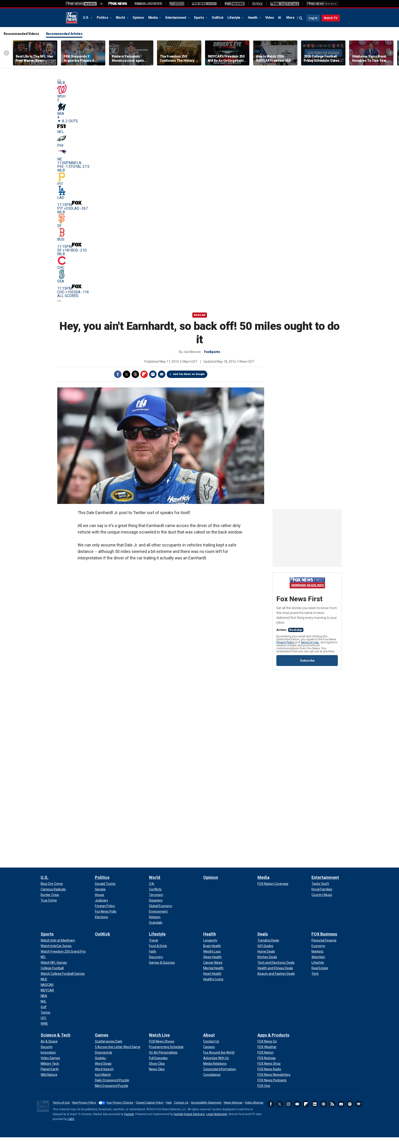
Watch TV (331, 18)
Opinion (138, 17)
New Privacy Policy (84, 1102)
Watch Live (159, 1035)
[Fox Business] (148, 3)
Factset (129, 1114)
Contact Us (181, 1102)
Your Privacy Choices (119, 1102)
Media (153, 17)
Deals (262, 934)
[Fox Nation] (176, 4)
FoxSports (212, 352)
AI (279, 17)
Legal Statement (216, 1114)
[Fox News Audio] (204, 3)
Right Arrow (390, 53)
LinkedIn (314, 1104)
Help (169, 1102)
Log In (313, 18)
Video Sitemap (254, 1102)
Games (101, 1035)
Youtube (297, 1104)
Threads (135, 374)
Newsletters (341, 1104)
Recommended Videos (21, 34)
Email (161, 374)
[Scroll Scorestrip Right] (59, 300)
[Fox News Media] (117, 4)
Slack (323, 1104)
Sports (199, 17)
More (290, 17)
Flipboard (144, 374)
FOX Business (324, 934)
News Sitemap (233, 1102)
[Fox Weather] (234, 4)
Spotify (349, 1104)
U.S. (86, 17)
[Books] (322, 4)
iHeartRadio (358, 1104)
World (121, 17)
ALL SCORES (68, 296)
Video (269, 17)
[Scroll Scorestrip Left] (59, 80)
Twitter (126, 374)
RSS (332, 1104)
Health (253, 17)
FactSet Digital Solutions (189, 1114)
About (209, 1035)
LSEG (71, 1119)
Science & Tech (55, 1035)
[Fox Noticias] (284, 4)
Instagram (288, 1104)
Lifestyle (234, 17)
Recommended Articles (64, 34)
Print (153, 374)
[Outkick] (257, 3)
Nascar (200, 315)
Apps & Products (273, 1035)
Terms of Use (310, 642)
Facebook (117, 374)
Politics (103, 17)
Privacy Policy (285, 642)
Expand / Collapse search (300, 18)
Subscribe (307, 660)
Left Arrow (6, 53)
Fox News (71, 17)
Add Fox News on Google (189, 374)
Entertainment (176, 17)
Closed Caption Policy (149, 1102)
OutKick (217, 17)
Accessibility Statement (206, 1102)
